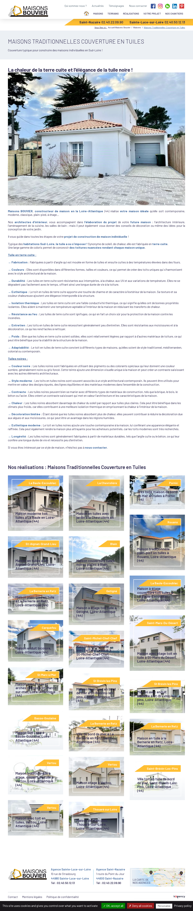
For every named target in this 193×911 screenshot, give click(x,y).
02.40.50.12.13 (175, 22)
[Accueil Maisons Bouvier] (28, 11)
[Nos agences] (157, 877)
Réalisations (131, 13)
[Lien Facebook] (153, 5)
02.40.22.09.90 (112, 22)
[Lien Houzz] (167, 5)
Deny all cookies (141, 905)
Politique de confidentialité (63, 897)
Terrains (113, 13)
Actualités (98, 5)
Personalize (164, 905)
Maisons (98, 13)
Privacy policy (182, 905)
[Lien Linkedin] (174, 5)
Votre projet (152, 13)
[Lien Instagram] (160, 5)
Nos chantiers (174, 13)
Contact (13, 897)
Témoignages (116, 5)
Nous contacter (138, 5)
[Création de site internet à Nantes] (179, 897)
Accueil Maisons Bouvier (119, 27)
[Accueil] (86, 13)
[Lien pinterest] (181, 5)
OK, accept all (114, 905)
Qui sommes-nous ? (75, 5)
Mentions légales (32, 897)
